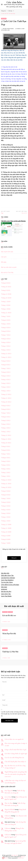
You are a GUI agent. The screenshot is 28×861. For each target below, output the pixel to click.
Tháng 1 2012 (5, 432)
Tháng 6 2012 (5, 417)
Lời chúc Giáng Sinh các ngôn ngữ (16, 753)
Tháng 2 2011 (5, 472)
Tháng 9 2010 (5, 491)
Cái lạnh (3, 257)
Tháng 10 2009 (6, 532)
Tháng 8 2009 (5, 539)
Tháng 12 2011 (6, 435)
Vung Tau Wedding (7, 580)
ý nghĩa (10, 611)
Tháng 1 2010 (5, 521)
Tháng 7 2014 (5, 335)
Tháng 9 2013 (5, 361)
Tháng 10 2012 (6, 402)
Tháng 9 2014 (5, 328)
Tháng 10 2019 (6, 298)
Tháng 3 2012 (5, 424)
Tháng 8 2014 (5, 331)
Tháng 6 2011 (5, 458)
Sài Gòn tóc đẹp (6, 591)
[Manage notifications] (3, 858)
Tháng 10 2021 (6, 287)
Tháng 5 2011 (5, 461)
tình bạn (4, 18)
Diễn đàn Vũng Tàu (7, 575)
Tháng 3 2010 (5, 513)
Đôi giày (3, 262)
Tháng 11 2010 (6, 484)
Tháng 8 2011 (5, 450)
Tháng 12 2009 (6, 525)
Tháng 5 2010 (5, 506)
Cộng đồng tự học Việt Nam (10, 585)
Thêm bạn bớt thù (9, 633)
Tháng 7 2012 (5, 413)
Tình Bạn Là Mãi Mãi (10, 651)
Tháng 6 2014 (5, 339)
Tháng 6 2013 (5, 372)
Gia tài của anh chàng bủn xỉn (14, 757)
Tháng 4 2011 (5, 465)
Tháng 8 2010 (5, 495)
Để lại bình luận (5, 30)
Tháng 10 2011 (6, 443)
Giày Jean (4, 587)
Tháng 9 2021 (5, 290)
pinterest (4, 589)
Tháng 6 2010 (5, 502)
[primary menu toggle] (2, 4)
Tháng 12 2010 (6, 480)
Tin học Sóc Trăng (7, 582)
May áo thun (9, 803)
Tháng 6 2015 (5, 320)
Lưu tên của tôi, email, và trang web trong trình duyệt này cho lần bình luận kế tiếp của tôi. (13, 714)
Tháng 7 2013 (5, 368)
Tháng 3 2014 (5, 346)
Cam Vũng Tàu (6, 594)
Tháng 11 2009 (6, 528)
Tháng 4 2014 (5, 342)
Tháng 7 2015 (5, 316)
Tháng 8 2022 (5, 283)
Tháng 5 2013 (5, 376)
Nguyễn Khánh (9, 809)
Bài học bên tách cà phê (8, 267)
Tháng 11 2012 (6, 398)
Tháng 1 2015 (5, 324)
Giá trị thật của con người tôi (14, 739)
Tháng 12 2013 (6, 354)
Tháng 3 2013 (5, 383)
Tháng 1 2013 (5, 391)
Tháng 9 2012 (5, 406)
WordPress (21, 858)
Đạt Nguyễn (8, 790)
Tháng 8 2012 (5, 409)
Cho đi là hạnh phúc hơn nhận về (15, 762)
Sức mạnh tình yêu (7, 252)
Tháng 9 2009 (5, 536)
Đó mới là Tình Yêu (7, 273)
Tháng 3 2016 (5, 305)
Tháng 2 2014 (5, 350)
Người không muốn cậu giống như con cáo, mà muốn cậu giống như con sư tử (16, 774)
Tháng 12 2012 (6, 394)
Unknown (8, 816)
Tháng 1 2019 (5, 302)
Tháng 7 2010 (5, 498)
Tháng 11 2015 (6, 313)
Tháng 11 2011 (6, 439)
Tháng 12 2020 (6, 294)
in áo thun (8, 797)
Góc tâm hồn (14, 2)
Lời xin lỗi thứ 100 (9, 615)
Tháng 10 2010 (6, 487)
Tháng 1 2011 (5, 476)
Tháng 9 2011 (5, 446)
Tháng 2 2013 (5, 387)
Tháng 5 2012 (5, 420)
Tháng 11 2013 (6, 357)
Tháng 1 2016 (5, 309)
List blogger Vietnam (8, 578)
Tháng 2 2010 (5, 517)
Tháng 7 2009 (5, 543)
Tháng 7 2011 (5, 454)
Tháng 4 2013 (5, 380)
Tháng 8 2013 (5, 365)
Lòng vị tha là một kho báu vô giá (15, 749)
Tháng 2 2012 (5, 428)
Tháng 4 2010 (5, 510)
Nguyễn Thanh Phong (8, 28)
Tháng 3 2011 (5, 469)
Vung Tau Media (6, 596)
